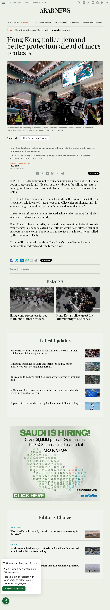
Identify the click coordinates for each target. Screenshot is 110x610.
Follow (94, 173)
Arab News (17, 3)
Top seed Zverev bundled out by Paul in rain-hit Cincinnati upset (46, 403)
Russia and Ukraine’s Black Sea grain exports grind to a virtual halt (45, 378)
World (25, 22)
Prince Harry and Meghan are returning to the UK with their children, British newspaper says (44, 352)
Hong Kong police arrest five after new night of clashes (75, 317)
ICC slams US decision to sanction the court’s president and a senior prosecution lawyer (70, 23)
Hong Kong (24, 269)
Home (9, 30)
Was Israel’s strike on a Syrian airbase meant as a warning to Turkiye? (44, 533)
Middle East (15, 528)
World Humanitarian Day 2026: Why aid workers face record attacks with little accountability (44, 550)
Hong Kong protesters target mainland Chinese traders (28, 317)
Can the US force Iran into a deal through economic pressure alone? (44, 567)
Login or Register (14, 588)
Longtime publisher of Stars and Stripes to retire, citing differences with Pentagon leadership (41, 365)
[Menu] (3, 2)
